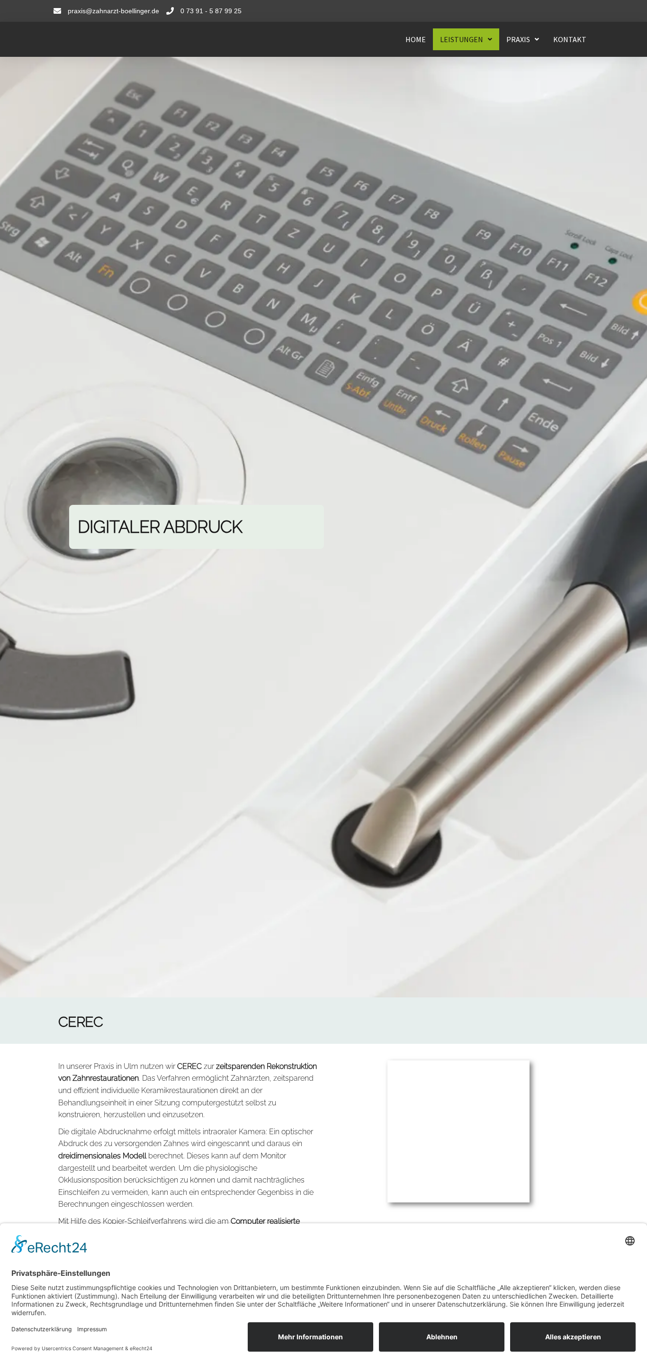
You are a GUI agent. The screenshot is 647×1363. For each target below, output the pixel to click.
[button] (466, 39)
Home (415, 39)
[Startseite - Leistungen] (125, 39)
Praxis (518, 39)
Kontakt (569, 39)
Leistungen (461, 39)
